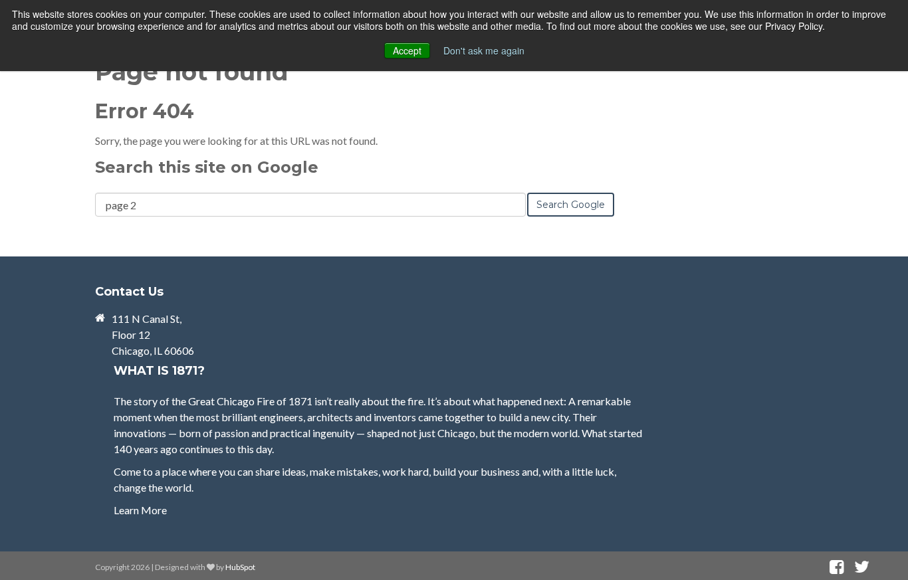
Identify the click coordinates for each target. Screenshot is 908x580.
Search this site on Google (206, 167)
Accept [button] (407, 50)
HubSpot (240, 567)
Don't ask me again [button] (483, 50)
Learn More (140, 510)
